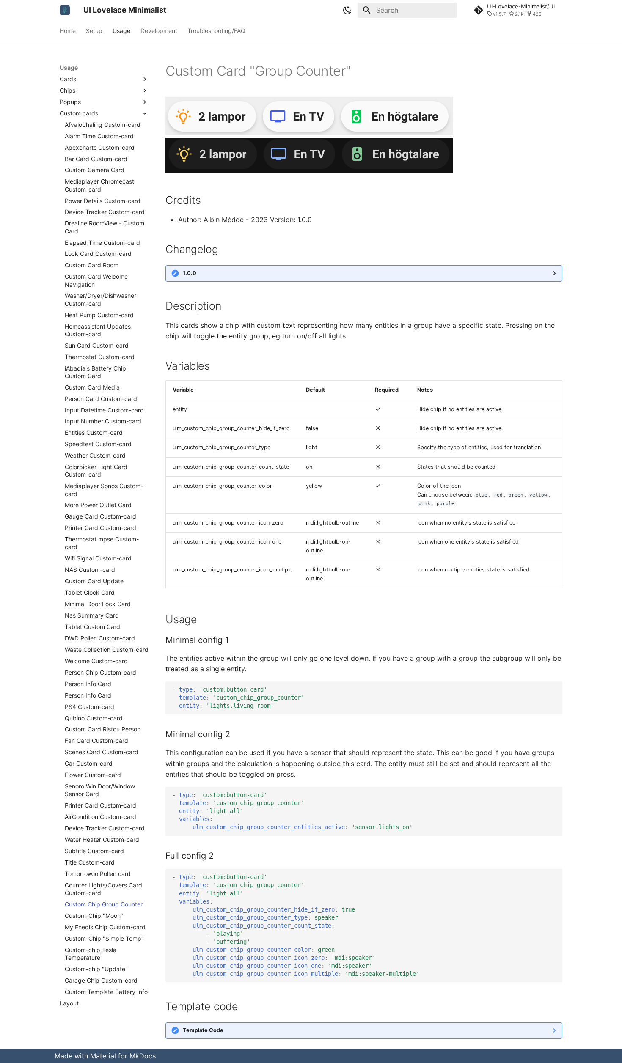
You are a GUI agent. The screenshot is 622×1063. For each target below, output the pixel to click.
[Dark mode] (347, 10)
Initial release (187, 275)
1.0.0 (189, 273)
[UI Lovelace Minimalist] (64, 10)
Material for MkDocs (123, 1056)
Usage (121, 30)
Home (68, 30)
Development (158, 30)
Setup (94, 30)
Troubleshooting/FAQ (216, 30)
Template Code (203, 1030)
